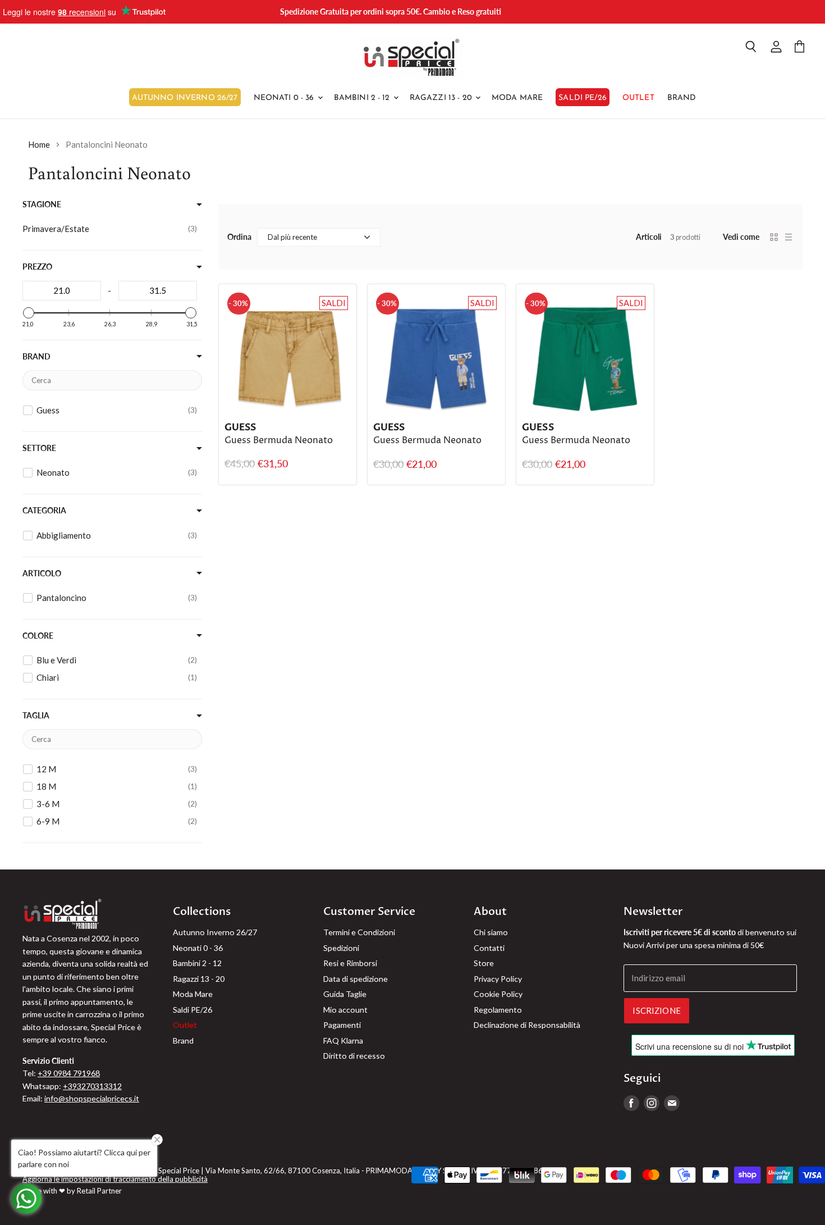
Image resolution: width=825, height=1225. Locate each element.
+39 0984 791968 (69, 1073)
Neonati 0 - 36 (285, 98)
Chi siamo (491, 932)
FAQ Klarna (343, 1040)
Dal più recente (292, 237)
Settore (39, 448)
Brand (681, 98)
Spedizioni (341, 948)
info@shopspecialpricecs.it (91, 1098)
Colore (37, 635)
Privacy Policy (498, 978)
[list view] (788, 237)
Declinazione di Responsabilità (527, 1025)
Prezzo (37, 266)
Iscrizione (656, 1010)
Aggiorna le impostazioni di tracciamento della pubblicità (115, 1178)
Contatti (489, 948)
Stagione (41, 204)
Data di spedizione (355, 978)
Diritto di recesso (354, 1055)
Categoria (44, 510)
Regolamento (498, 1009)
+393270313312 (92, 1086)
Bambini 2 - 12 (363, 98)
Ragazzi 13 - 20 (442, 98)
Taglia (35, 715)
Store (484, 963)
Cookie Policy (498, 994)
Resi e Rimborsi (350, 963)
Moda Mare (517, 98)
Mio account (345, 1009)
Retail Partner (99, 1190)
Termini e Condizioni (359, 932)
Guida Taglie (344, 994)
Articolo (41, 573)
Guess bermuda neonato (278, 441)
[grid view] (774, 237)
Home (39, 144)
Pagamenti (342, 1025)
